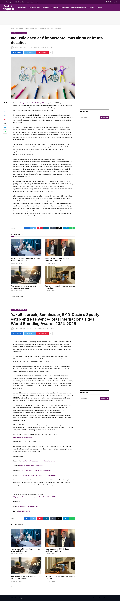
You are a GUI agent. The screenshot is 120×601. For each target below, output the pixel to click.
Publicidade (22, 7)
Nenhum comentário (40, 47)
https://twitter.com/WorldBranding (31, 466)
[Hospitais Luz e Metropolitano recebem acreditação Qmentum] (26, 247)
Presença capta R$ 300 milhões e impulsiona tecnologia (22, 2)
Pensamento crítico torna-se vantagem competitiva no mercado (25, 287)
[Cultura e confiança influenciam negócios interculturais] (60, 275)
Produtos (46, 7)
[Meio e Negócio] (8, 7)
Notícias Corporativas (78, 7)
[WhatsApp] (5, 131)
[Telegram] (5, 128)
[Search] (116, 2)
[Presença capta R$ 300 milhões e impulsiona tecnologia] (60, 247)
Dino (17, 47)
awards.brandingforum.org (22, 437)
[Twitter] (5, 112)
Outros (91, 7)
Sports (95, 598)
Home (89, 598)
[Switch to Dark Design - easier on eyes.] (114, 2)
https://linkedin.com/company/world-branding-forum (38, 475)
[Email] (5, 124)
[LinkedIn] (5, 116)
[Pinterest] (5, 120)
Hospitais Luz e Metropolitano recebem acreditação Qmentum (25, 259)
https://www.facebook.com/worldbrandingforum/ (38, 461)
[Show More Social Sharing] (51, 52)
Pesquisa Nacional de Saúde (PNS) (32, 103)
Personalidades (34, 7)
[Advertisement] (60, 18)
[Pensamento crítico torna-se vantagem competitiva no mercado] (26, 275)
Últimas (99, 7)
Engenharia (65, 7)
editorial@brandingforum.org (28, 506)
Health (100, 598)
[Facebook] (5, 108)
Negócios (54, 7)
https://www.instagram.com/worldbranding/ (36, 470)
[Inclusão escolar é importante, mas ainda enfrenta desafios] (43, 78)
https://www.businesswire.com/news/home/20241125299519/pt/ (35, 497)
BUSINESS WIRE (24, 511)
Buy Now (106, 598)
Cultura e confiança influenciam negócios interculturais (60, 287)
